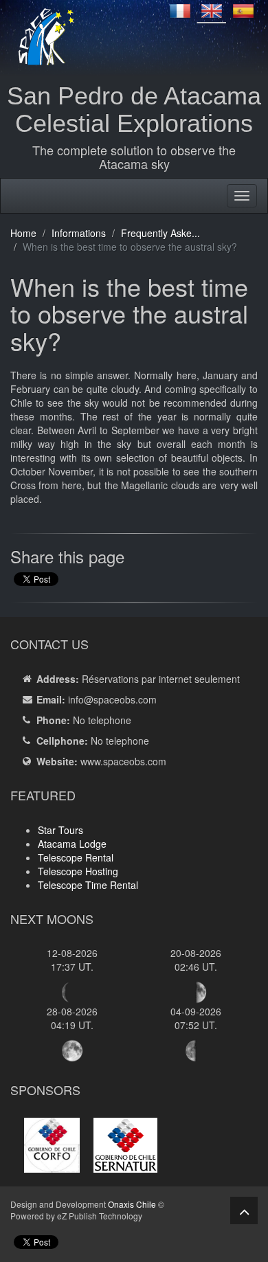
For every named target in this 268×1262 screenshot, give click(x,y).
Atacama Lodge (72, 843)
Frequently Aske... (160, 233)
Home (23, 233)
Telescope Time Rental (88, 885)
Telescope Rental (75, 857)
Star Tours (60, 830)
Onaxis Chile (132, 1204)
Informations (79, 233)
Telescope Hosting (78, 871)
